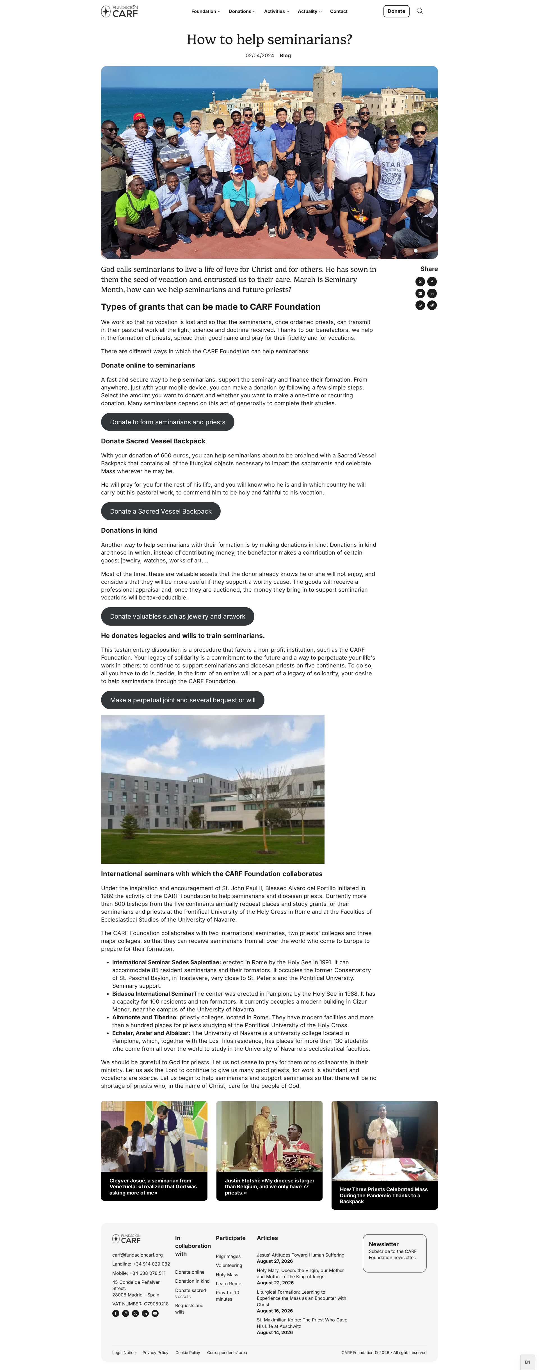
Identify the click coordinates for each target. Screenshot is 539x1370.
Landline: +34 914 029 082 (141, 1264)
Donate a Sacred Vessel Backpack (161, 511)
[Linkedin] (432, 293)
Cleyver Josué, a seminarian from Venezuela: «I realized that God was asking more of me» (153, 1187)
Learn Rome (228, 1283)
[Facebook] (432, 281)
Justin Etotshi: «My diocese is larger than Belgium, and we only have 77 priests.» (269, 1187)
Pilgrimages (228, 1256)
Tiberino (165, 1017)
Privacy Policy (155, 1352)
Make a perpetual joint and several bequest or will (182, 700)
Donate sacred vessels (190, 1293)
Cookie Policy (187, 1352)
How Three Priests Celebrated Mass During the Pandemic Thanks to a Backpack (384, 1195)
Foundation (203, 11)
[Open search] (420, 11)
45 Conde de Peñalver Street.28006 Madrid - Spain (136, 1288)
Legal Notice (124, 1352)
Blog (285, 55)
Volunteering (229, 1265)
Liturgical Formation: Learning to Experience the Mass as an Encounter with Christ (301, 1298)
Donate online (189, 1272)
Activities (274, 11)
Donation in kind (192, 1281)
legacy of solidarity (173, 657)
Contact (339, 11)
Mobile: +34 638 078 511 (139, 1273)
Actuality (308, 11)
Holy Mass (227, 1274)
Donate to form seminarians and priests (167, 422)
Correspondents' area (227, 1352)
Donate (396, 11)
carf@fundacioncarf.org (137, 1255)
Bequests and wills (189, 1308)
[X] (420, 281)
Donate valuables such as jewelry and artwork (177, 616)
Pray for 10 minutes (227, 1295)
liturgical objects (212, 463)
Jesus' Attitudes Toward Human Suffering (300, 1255)
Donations (240, 11)
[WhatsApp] (420, 305)
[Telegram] (432, 305)
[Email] (420, 293)
